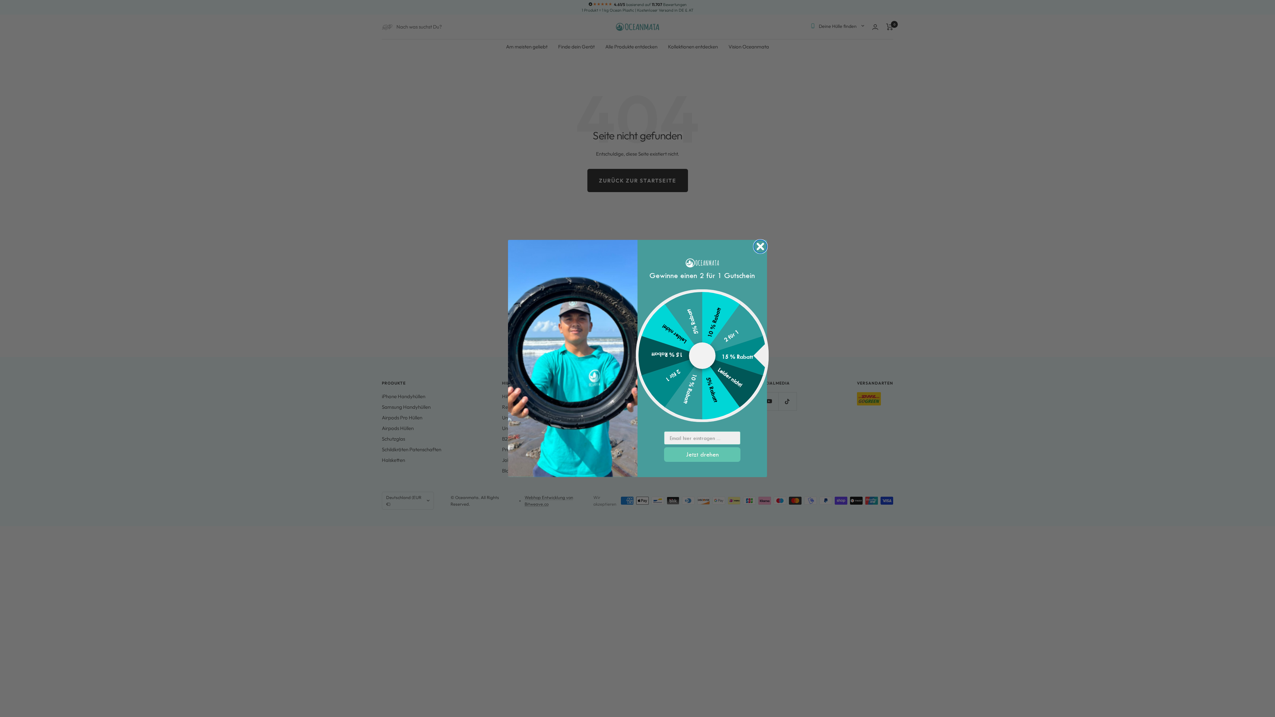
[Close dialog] (760, 246)
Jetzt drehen (702, 454)
